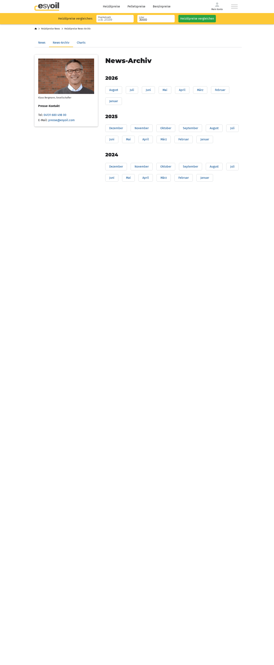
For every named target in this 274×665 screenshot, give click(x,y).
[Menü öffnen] (234, 6)
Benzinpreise (162, 6)
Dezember (116, 128)
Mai (165, 90)
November (142, 128)
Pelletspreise (136, 6)
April (182, 90)
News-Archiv (61, 42)
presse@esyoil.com (61, 120)
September (190, 128)
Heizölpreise (111, 6)
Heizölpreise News (50, 28)
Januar (113, 101)
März (200, 90)
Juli (132, 90)
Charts (81, 42)
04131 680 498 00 (55, 115)
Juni (148, 90)
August (113, 90)
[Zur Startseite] (46, 6)
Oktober (165, 128)
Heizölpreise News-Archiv (77, 28)
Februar (220, 90)
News (41, 42)
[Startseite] (35, 29)
